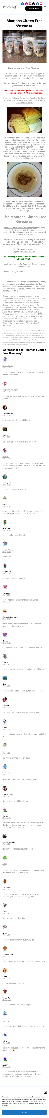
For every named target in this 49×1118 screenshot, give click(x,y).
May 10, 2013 (6, 664)
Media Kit (22, 288)
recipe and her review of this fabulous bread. (31, 101)
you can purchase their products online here (31, 233)
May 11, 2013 (6, 686)
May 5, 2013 (6, 595)
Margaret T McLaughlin (10, 390)
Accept (24, 1112)
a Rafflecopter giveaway (12, 271)
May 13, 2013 (6, 707)
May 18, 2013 (6, 753)
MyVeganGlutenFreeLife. (22, 344)
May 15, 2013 (6, 729)
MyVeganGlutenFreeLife (24, 251)
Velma (4, 864)
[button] (45, 1092)
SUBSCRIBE (34, 8)
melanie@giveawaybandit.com (24, 286)
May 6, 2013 (6, 619)
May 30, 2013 (6, 1067)
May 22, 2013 (6, 796)
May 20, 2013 (6, 775)
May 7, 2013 (6, 643)
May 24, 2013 (6, 889)
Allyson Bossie (7, 366)
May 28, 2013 (6, 935)
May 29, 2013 (6, 1000)
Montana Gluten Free (12, 83)
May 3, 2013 (6, 367)
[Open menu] (45, 7)
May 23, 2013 (6, 818)
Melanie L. (5, 457)
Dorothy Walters (8, 550)
